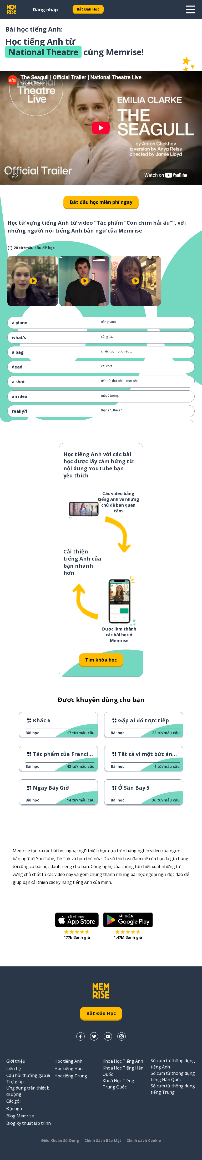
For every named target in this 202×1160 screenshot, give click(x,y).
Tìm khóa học (101, 660)
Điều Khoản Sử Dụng (60, 1140)
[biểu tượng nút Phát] (33, 281)
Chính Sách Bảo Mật (102, 1140)
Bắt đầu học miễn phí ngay (101, 202)
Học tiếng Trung (70, 1076)
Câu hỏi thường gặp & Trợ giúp (28, 1078)
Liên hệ (13, 1068)
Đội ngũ (14, 1108)
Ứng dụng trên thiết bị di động (28, 1091)
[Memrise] (11, 9)
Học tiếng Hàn (68, 1068)
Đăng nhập (45, 9)
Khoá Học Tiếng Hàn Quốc (123, 1071)
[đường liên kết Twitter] (94, 1036)
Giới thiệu (15, 1061)
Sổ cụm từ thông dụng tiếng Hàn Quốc (173, 1076)
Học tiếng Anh (68, 1061)
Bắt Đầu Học (88, 9)
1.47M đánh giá (128, 937)
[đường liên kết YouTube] (108, 1036)
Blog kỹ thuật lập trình (28, 1123)
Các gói (13, 1101)
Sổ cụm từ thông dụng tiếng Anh (173, 1064)
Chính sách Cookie (144, 1140)
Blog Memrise (20, 1116)
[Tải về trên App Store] (77, 919)
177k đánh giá (77, 937)
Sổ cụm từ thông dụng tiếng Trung (173, 1089)
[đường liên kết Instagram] (121, 1036)
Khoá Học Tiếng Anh (123, 1061)
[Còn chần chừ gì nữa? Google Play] (128, 919)
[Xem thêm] (190, 9)
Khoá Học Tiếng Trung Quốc (118, 1084)
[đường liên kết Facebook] (80, 1036)
